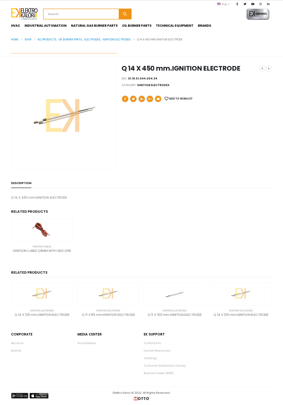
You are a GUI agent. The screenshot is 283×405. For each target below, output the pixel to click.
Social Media (86, 343)
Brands (16, 350)
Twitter (133, 98)
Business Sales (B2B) (158, 373)
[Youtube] (252, 4)
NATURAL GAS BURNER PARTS (94, 25)
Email (158, 98)
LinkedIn (141, 98)
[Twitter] (245, 4)
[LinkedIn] (268, 4)
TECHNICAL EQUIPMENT (174, 25)
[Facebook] (237, 4)
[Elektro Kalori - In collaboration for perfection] (24, 14)
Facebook (125, 98)
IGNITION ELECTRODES (153, 85)
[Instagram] (260, 4)
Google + (149, 98)
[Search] (125, 14)
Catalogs (150, 358)
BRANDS (204, 25)
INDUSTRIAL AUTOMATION (46, 25)
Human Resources (157, 350)
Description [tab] (21, 183)
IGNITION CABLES (42, 246)
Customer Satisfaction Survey (165, 365)
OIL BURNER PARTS (136, 25)
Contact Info (152, 343)
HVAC (15, 25)
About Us (17, 343)
